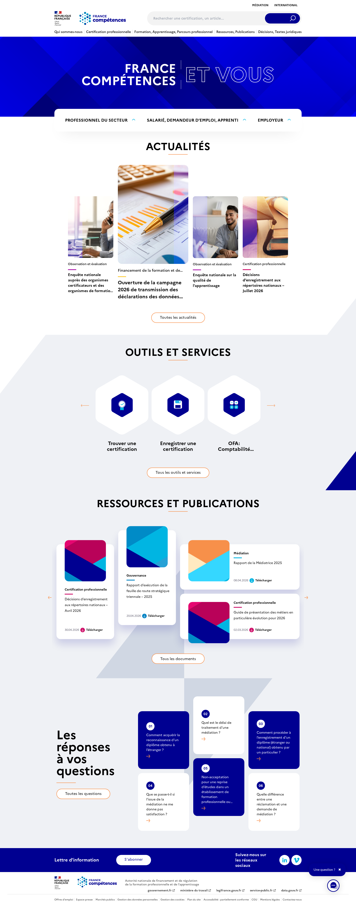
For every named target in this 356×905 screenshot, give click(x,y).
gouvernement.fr (160, 890)
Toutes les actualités (178, 317)
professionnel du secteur (96, 120)
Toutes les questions (83, 793)
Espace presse (84, 899)
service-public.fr (261, 890)
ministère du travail (194, 890)
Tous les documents (178, 659)
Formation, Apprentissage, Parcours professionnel (173, 31)
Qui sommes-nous (68, 31)
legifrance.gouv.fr (228, 890)
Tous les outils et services (178, 472)
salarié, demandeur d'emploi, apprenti (192, 120)
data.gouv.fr (289, 890)
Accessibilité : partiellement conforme (226, 899)
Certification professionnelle (108, 31)
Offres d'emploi (63, 899)
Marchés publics (105, 899)
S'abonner (133, 859)
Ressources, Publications (235, 31)
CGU (254, 899)
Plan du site (194, 899)
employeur (270, 120)
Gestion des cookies (172, 899)
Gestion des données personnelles (137, 899)
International (285, 5)
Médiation (260, 5)
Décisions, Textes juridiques (280, 31)
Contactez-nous (292, 899)
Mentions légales (270, 899)
